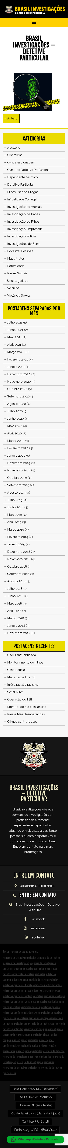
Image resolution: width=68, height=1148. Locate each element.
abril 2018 (14, 611)
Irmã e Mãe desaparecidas (26, 714)
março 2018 (15, 618)
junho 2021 (15, 330)
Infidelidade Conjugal (22, 199)
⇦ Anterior (11, 118)
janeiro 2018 (16, 625)
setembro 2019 (18, 485)
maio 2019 (14, 515)
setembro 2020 (18, 396)
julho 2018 (14, 588)
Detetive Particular (20, 184)
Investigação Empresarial (25, 229)
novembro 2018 (18, 559)
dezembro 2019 (18, 463)
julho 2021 (14, 322)
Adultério (13, 147)
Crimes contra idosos (22, 721)
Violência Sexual (18, 295)
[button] (35, 1139)
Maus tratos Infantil (21, 677)
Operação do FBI (19, 699)
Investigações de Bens (23, 244)
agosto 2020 (16, 404)
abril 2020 (14, 433)
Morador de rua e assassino (26, 707)
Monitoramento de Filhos (25, 662)
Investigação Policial (21, 236)
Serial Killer (15, 692)
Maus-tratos (16, 258)
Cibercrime (14, 155)
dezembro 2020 (19, 374)
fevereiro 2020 (18, 448)
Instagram (37, 928)
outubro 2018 (17, 566)
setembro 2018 (18, 574)
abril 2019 (14, 522)
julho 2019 (14, 500)
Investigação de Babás (23, 214)
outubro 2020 (17, 389)
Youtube (37, 937)
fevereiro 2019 (17, 537)
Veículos (13, 288)
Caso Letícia (16, 670)
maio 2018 (14, 603)
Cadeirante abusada (21, 655)
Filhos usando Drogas (22, 192)
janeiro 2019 (16, 544)
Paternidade (15, 266)
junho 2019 (15, 507)
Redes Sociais (17, 273)
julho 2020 (15, 411)
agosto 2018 (16, 581)
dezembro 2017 (18, 633)
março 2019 (15, 529)
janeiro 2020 (16, 455)
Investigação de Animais (24, 207)
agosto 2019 (16, 492)
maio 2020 (14, 426)
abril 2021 (14, 344)
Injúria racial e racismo (23, 684)
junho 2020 (15, 418)
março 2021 (15, 352)
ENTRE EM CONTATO (37, 895)
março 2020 (15, 441)
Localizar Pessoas (20, 251)
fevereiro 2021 (17, 359)
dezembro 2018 (18, 552)
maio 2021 (14, 337)
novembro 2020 (19, 381)
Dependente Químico (22, 177)
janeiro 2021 (16, 367)
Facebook (37, 919)
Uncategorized (17, 281)
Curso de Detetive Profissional (28, 170)
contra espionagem (21, 162)
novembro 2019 (18, 470)
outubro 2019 (17, 478)
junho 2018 (15, 596)
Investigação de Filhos (23, 221)
